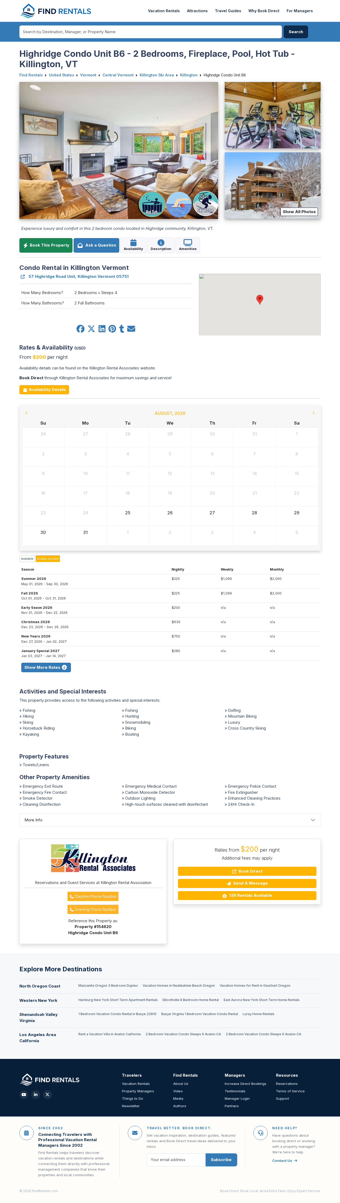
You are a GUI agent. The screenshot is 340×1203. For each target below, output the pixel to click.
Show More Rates (42, 667)
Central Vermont (118, 75)
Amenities (188, 249)
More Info (33, 819)
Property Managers (138, 1091)
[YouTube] (23, 1094)
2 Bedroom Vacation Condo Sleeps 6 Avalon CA (183, 1034)
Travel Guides (228, 10)
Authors (179, 1106)
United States (61, 75)
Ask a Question (99, 245)
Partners (232, 1106)
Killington (189, 75)
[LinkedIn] (35, 1094)
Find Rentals (31, 75)
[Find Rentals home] (55, 10)
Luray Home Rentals (258, 1014)
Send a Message (250, 883)
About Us (180, 1083)
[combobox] (150, 31)
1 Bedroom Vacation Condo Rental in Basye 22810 (117, 1014)
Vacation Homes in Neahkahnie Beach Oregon (179, 986)
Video (178, 1091)
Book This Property (49, 245)
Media (178, 1098)
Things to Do (132, 1098)
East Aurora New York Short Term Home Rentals (262, 1000)
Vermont (88, 75)
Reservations (287, 1083)
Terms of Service (290, 1091)
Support (282, 1098)
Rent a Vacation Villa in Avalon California (109, 1034)
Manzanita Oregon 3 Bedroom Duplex (108, 986)
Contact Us (282, 1160)
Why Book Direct (263, 10)
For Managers (300, 10)
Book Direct (249, 871)
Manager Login (237, 1098)
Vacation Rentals (164, 10)
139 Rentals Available (250, 895)
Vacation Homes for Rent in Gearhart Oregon (255, 986)
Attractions (197, 10)
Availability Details (47, 389)
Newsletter (131, 1106)
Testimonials (235, 1091)
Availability (133, 249)
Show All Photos (299, 211)
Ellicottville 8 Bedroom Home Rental (191, 1000)
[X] (47, 1094)
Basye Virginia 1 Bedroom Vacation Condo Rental (199, 1014)
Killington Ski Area (157, 75)
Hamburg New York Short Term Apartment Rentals (118, 1000)
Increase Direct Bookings (245, 1083)
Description (161, 249)
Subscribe (221, 1159)
